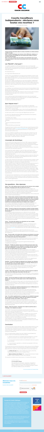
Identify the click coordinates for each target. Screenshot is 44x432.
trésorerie (13, 227)
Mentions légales (28, 430)
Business (25, 25)
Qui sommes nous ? (16, 430)
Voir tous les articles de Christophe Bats (30, 369)
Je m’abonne (13, 1)
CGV (23, 430)
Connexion (5, 1)
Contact (21, 430)
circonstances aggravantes (21, 128)
